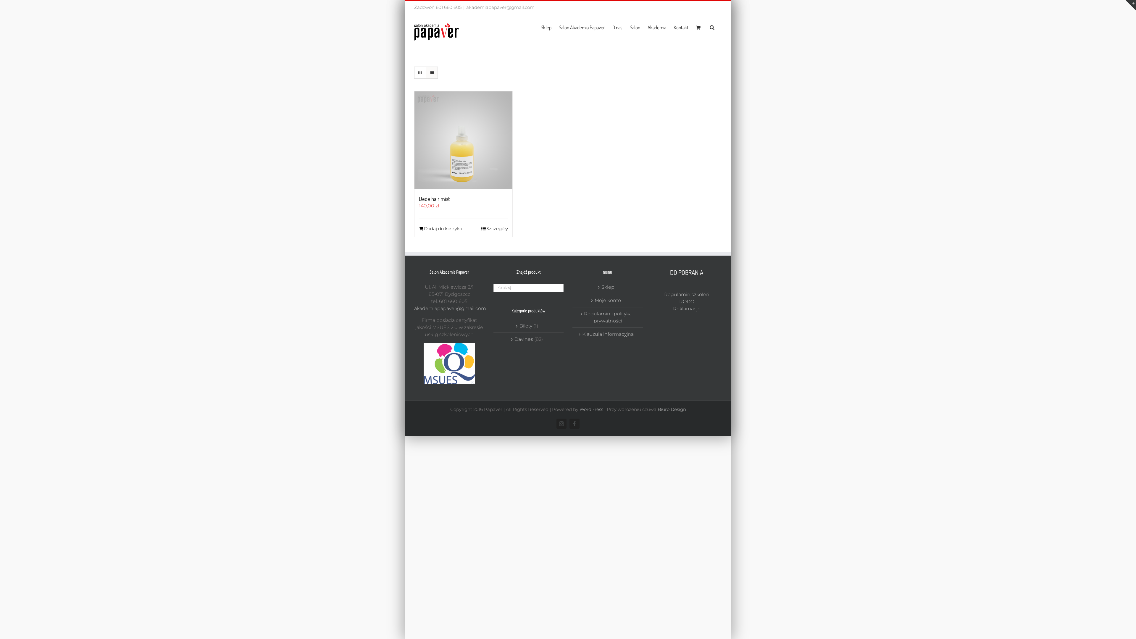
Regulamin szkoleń (686, 294)
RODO (686, 301)
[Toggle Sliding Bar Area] (1130, 5)
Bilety (525, 326)
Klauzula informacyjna (608, 334)
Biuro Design (672, 409)
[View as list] (432, 72)
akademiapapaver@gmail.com (500, 7)
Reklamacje (687, 309)
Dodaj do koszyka (443, 228)
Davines (523, 339)
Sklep (607, 287)
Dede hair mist (434, 198)
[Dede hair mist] (463, 140)
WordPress (591, 409)
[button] (712, 27)
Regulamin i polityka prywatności (608, 317)
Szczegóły (497, 228)
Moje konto (608, 300)
